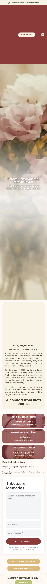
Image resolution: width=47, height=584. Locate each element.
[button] (42, 34)
